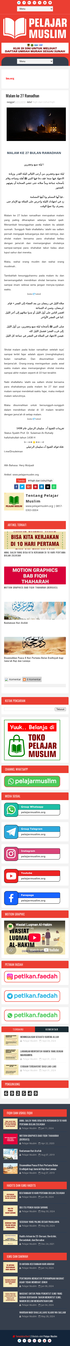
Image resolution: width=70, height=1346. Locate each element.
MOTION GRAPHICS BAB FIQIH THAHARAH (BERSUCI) (31, 587)
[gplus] (29, 2)
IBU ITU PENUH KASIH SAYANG (33, 1207)
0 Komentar (33, 679)
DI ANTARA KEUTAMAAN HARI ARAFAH (36, 1264)
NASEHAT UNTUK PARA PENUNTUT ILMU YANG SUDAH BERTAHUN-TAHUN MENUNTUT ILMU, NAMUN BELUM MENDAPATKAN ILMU (40, 1297)
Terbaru (18, 1029)
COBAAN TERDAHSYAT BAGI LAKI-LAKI (38, 1066)
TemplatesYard (23, 1336)
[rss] (39, 2)
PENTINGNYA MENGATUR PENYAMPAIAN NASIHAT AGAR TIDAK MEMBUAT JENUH (41, 1280)
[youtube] (45, 2)
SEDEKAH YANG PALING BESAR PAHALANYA (39, 1222)
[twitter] (19, 2)
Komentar (14, 679)
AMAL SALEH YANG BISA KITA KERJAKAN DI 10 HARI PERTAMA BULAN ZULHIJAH (35, 554)
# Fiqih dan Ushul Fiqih (40, 480)
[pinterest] (50, 2)
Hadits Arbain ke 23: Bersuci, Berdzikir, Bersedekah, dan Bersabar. (38, 1238)
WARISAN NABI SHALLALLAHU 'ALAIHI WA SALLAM (42, 1312)
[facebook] (24, 2)
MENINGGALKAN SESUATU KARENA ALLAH (39, 1037)
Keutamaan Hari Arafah (16, 622)
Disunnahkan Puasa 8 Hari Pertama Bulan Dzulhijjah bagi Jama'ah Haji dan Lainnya (34, 659)
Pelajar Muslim (50, 1336)
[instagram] (34, 2)
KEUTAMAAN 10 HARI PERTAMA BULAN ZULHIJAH (42, 1193)
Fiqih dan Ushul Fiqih (44, 102)
